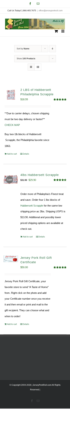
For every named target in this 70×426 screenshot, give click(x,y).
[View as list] (37, 67)
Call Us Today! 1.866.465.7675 (21, 10)
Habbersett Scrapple (31, 205)
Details (26, 154)
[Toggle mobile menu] (63, 31)
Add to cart (12, 154)
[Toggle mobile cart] (56, 31)
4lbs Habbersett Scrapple (39, 175)
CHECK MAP (12, 124)
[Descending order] (52, 48)
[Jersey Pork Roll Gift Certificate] (10, 259)
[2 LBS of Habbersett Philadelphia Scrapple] (10, 95)
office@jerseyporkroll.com (51, 10)
